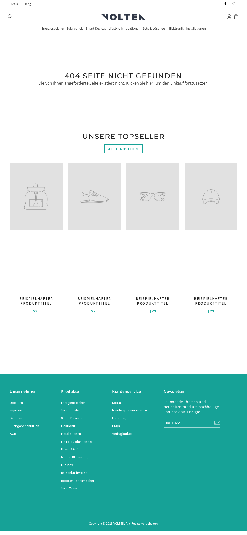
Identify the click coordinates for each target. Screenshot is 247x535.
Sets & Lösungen (155, 28)
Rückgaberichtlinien (24, 426)
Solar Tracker (71, 488)
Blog (28, 4)
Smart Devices (96, 28)
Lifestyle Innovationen (124, 28)
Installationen (196, 28)
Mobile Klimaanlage (75, 457)
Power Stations (72, 449)
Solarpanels (75, 28)
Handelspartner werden (129, 410)
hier (149, 83)
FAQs (14, 4)
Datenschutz (19, 418)
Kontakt (118, 403)
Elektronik (176, 28)
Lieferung (119, 418)
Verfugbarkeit (122, 434)
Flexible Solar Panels (76, 442)
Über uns (16, 403)
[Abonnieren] (217, 423)
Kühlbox (67, 465)
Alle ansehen (123, 149)
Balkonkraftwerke (74, 473)
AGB (13, 434)
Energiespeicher (52, 28)
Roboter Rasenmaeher (77, 481)
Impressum (18, 410)
